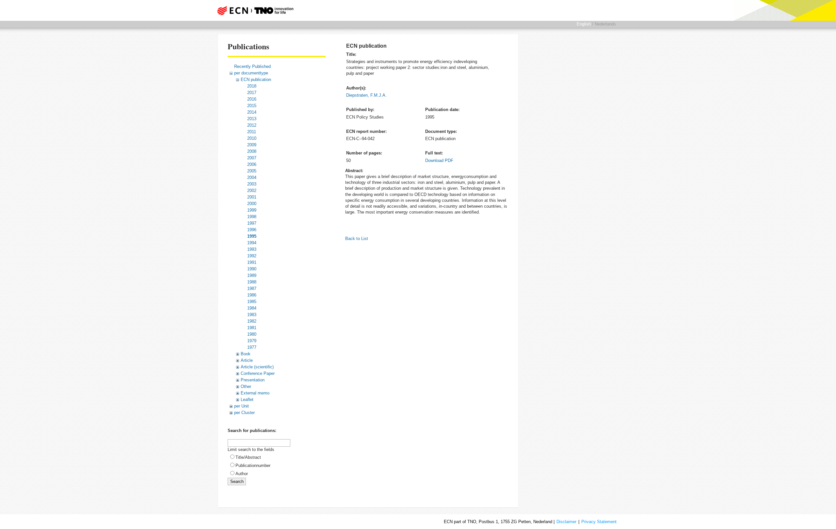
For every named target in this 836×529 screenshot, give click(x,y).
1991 (251, 262)
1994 (251, 242)
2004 (251, 177)
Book (245, 353)
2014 (251, 112)
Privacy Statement (599, 521)
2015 (251, 105)
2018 (251, 86)
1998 (251, 216)
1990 (251, 268)
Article (247, 360)
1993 (251, 249)
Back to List (356, 238)
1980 (251, 334)
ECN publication (256, 79)
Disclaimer (566, 521)
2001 (251, 197)
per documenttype (251, 73)
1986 (251, 295)
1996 (251, 229)
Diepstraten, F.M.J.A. (366, 95)
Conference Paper (258, 373)
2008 (251, 151)
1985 (251, 301)
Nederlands (605, 24)
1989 (251, 275)
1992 (251, 255)
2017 (251, 92)
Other (246, 386)
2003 (251, 184)
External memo (255, 393)
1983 (251, 314)
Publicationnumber (252, 465)
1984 (251, 308)
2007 (251, 157)
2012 (251, 125)
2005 (251, 170)
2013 (251, 118)
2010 (251, 138)
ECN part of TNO (253, 10)
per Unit (241, 406)
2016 (251, 99)
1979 (251, 340)
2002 (251, 190)
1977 (251, 347)
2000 (251, 203)
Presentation (253, 379)
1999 (251, 210)
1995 (251, 236)
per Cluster (244, 412)
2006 (251, 164)
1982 (251, 321)
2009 (251, 144)
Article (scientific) (257, 366)
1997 (251, 223)
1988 (251, 282)
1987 (251, 288)
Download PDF (439, 160)
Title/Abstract (248, 457)
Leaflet (247, 399)
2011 (251, 131)
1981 (251, 327)
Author (241, 473)
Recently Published (252, 66)
